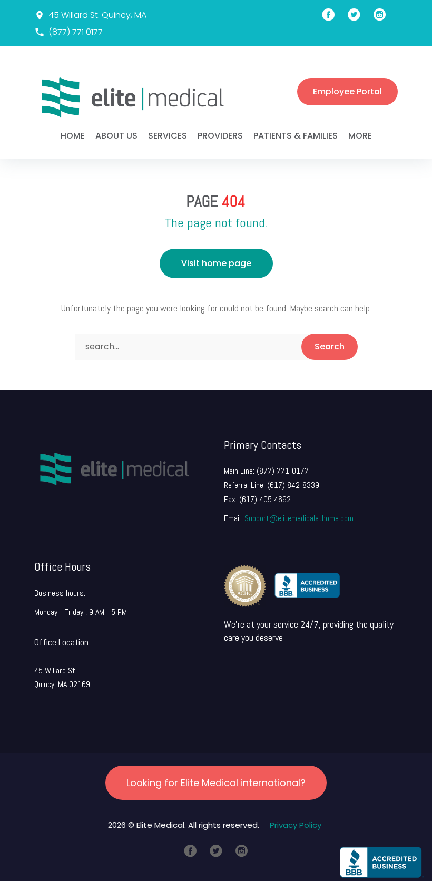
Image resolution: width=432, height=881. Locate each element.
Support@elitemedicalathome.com (299, 518)
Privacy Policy (295, 824)
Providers (220, 136)
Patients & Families (295, 136)
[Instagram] (242, 851)
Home (73, 136)
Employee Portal (347, 91)
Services (167, 136)
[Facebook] (190, 851)
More (360, 136)
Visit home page (216, 263)
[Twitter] (216, 851)
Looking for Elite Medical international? (216, 782)
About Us (116, 136)
